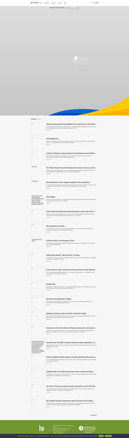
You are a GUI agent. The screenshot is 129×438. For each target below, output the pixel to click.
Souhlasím (101, 435)
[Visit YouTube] (35, 0)
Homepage (33, 119)
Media (65, 3)
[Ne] (127, 436)
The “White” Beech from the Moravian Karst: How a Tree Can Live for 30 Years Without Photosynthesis (71, 168)
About (40, 3)
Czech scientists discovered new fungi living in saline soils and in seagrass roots (71, 211)
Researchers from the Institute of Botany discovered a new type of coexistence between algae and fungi (71, 328)
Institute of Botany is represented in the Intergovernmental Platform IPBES (71, 153)
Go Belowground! (52, 138)
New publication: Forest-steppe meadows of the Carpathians (68, 182)
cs (94, 3)
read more (48, 130)
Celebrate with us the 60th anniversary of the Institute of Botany (69, 371)
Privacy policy (108, 435)
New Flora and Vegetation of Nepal (58, 299)
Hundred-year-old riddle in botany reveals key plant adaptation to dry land (71, 342)
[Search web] (92, 2)
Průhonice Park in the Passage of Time (60, 240)
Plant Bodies (50, 197)
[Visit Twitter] (37, 0)
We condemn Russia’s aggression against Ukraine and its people (69, 401)
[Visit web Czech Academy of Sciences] (87, 432)
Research (46, 3)
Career (59, 3)
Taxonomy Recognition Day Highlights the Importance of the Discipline (71, 124)
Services (53, 3)
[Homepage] (81, 61)
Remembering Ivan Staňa (55, 226)
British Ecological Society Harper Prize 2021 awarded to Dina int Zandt (71, 357)
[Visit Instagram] (33, 0)
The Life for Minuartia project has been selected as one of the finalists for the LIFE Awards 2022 (71, 386)
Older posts (93, 415)
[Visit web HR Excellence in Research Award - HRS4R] (41, 433)
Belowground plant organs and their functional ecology (66, 313)
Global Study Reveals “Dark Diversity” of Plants (63, 255)
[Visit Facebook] (31, 0)
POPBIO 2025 (50, 284)
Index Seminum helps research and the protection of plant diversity (70, 270)
